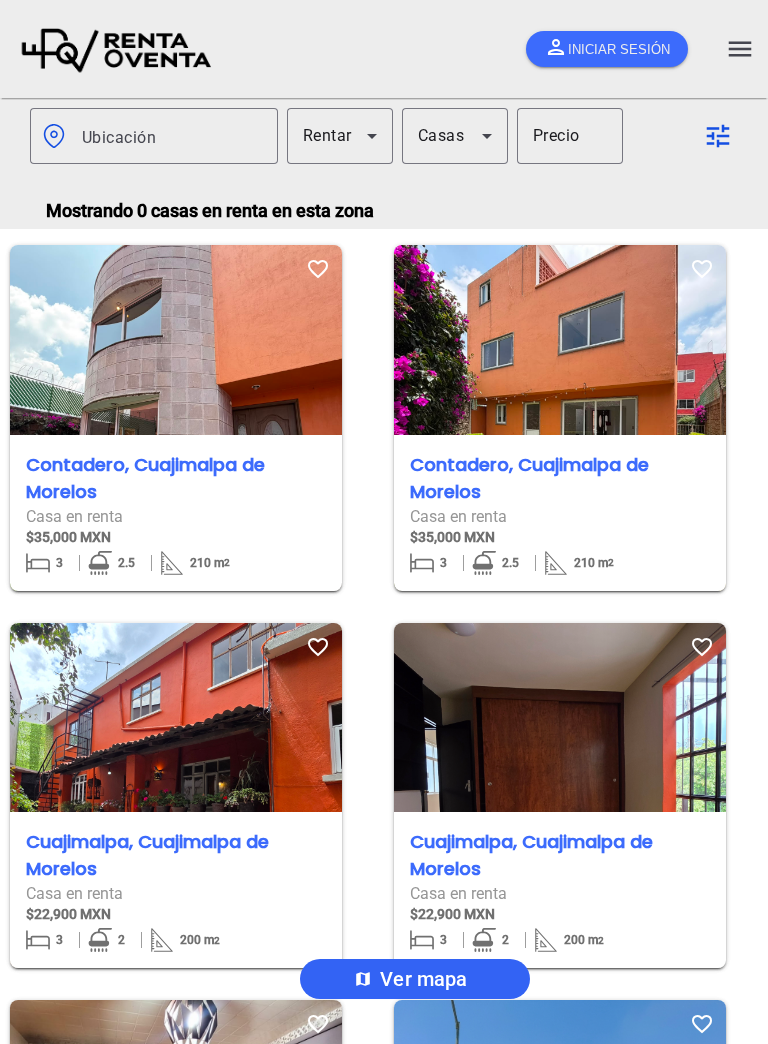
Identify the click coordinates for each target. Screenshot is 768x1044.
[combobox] (172, 136)
